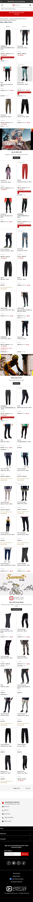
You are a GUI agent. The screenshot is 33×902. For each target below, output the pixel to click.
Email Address (8, 851)
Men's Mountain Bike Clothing (18, 18)
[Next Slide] (32, 1)
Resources (3, 834)
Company (3, 839)
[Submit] (2, 8)
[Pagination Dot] (14, 15)
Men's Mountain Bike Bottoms (8, 20)
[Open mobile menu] (2, 5)
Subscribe (25, 854)
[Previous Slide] (1, 1)
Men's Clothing (4, 18)
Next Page (27, 788)
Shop (1, 828)
